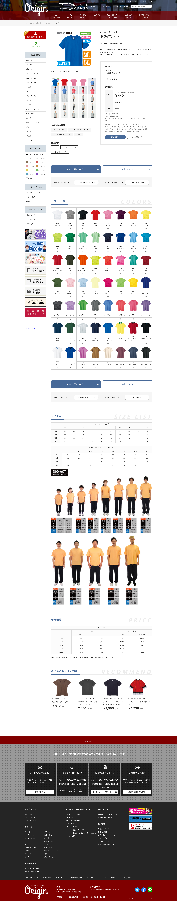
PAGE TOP (88, 741)
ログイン (118, 6)
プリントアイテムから (33, 192)
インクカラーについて (73, 824)
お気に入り (96, 6)
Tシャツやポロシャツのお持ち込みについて (81, 833)
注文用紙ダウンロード (86, 182)
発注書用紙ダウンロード (33, 871)
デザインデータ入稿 (32, 868)
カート (127, 6)
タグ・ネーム (30, 140)
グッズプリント (30, 820)
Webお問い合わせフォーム (107, 814)
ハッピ (28, 118)
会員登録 (107, 6)
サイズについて (103, 829)
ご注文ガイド (30, 215)
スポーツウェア (31, 78)
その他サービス (103, 841)
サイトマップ (93, 878)
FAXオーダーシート (32, 201)
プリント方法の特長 (73, 820)
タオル (28, 100)
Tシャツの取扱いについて (75, 830)
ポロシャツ (30, 69)
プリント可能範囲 (72, 827)
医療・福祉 (30, 114)
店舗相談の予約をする (136, 792)
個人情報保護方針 (76, 878)
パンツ (28, 131)
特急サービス (102, 838)
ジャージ (29, 127)
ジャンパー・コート (32, 122)
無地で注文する (128, 169)
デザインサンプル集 (73, 814)
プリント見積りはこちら (76, 169)
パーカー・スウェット (33, 73)
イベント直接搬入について (107, 844)
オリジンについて (32, 878)
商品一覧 (38, 23)
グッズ (28, 136)
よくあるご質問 (31, 219)
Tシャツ (48, 23)
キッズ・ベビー (31, 87)
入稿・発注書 (30, 863)
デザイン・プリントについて (78, 809)
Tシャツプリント (31, 817)
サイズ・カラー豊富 (69, 147)
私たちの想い (29, 814)
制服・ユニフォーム (32, 109)
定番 (55, 147)
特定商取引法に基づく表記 (54, 878)
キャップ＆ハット (32, 96)
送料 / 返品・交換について (107, 835)
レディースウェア (32, 82)
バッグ (28, 91)
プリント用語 (70, 836)
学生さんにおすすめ (60, 152)
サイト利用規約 (110, 878)
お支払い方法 (102, 832)
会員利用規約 (126, 878)
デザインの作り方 (72, 817)
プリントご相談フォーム (137, 182)
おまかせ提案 (30, 197)
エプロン (29, 105)
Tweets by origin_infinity (32, 328)
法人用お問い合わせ (105, 817)
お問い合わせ (30, 224)
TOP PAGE (28, 23)
